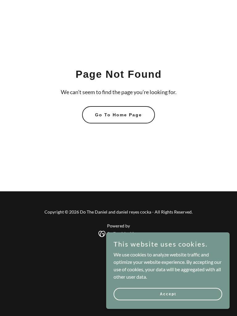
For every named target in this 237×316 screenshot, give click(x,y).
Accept (168, 294)
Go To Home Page (118, 114)
